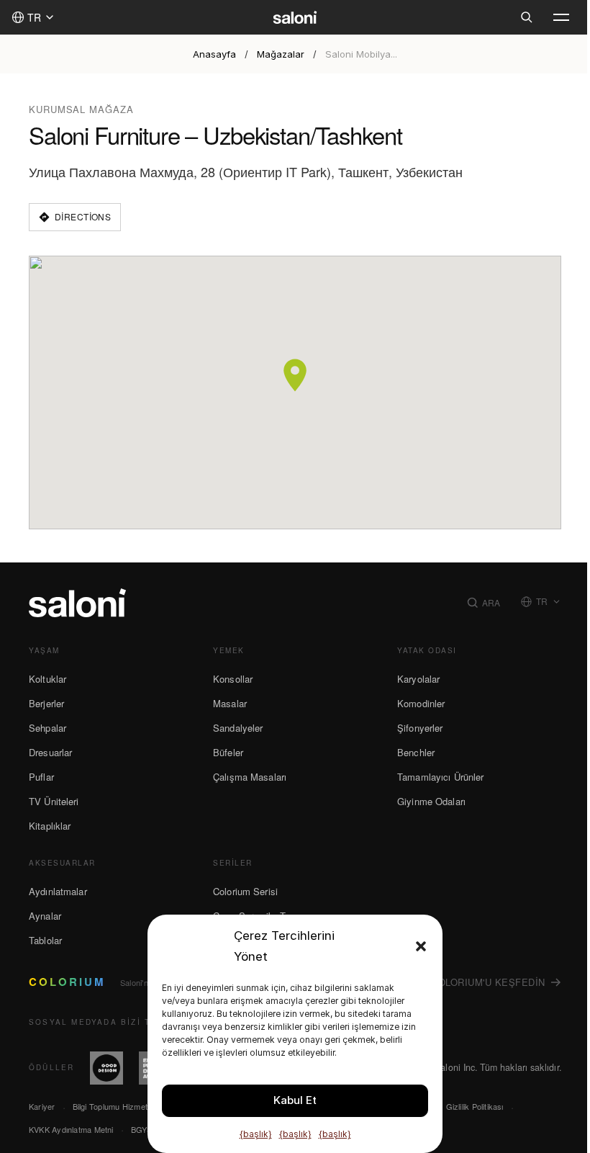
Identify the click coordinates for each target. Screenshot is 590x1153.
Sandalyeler (238, 728)
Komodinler (421, 703)
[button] (421, 946)
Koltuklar (47, 679)
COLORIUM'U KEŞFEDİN (488, 982)
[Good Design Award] (106, 1068)
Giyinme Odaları (431, 801)
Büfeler (228, 752)
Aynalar (45, 916)
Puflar (41, 777)
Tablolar (45, 940)
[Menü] (561, 17)
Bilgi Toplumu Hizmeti (111, 1106)
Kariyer (42, 1106)
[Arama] (526, 17)
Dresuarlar (50, 752)
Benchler (416, 752)
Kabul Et (295, 1100)
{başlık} (256, 1134)
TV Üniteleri (54, 801)
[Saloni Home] (295, 17)
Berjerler (46, 703)
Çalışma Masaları (249, 777)
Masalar (230, 703)
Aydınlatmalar (58, 891)
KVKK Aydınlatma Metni (71, 1129)
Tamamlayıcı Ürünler (440, 777)
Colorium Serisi (245, 891)
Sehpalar (47, 728)
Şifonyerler (419, 728)
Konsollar (233, 679)
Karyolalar (418, 679)
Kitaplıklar (50, 826)
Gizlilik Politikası (475, 1106)
